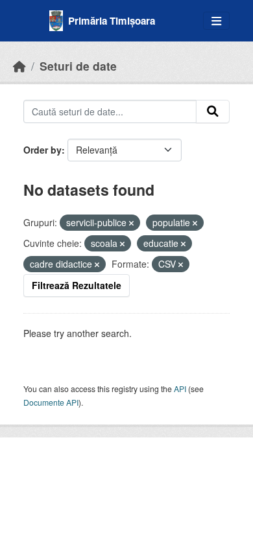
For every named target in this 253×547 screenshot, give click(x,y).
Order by (42, 149)
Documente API (50, 402)
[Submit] (213, 111)
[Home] (19, 66)
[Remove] (131, 223)
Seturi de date (78, 66)
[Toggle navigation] (216, 21)
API (180, 388)
